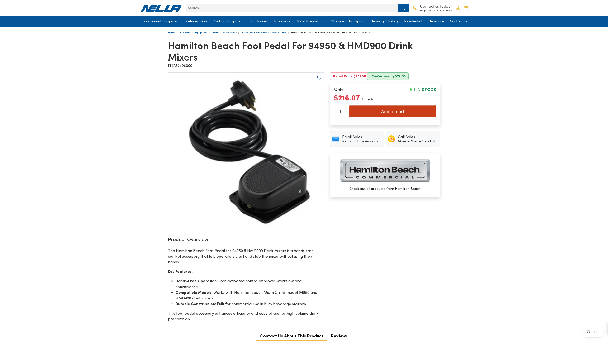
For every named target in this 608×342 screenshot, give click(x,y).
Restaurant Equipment (161, 21)
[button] (458, 8)
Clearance (436, 21)
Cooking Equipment (228, 21)
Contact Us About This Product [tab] (291, 335)
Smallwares (259, 21)
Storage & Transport (347, 21)
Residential (413, 21)
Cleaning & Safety (384, 21)
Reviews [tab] (339, 335)
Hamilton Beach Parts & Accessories (264, 32)
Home (172, 32)
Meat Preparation (311, 21)
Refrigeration (196, 21)
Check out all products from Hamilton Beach (385, 188)
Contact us (458, 21)
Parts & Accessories (225, 32)
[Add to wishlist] (319, 77)
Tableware (282, 21)
